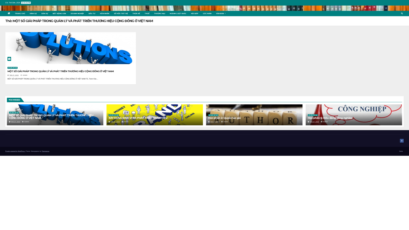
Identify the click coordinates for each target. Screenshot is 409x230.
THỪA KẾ (136, 13)
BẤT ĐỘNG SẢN (59, 13)
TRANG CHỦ (20, 13)
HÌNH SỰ (33, 13)
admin (24, 75)
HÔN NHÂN (104, 13)
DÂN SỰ (44, 13)
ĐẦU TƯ (92, 13)
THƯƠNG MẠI (159, 13)
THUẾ (147, 13)
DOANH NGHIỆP (77, 13)
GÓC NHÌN (207, 13)
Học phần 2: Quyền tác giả (224, 117)
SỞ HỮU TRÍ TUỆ (121, 13)
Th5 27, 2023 (14, 75)
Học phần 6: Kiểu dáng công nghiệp (330, 117)
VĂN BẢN (220, 13)
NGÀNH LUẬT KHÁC (178, 13)
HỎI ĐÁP (194, 13)
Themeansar (45, 151)
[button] (402, 13)
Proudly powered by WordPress (15, 151)
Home (401, 151)
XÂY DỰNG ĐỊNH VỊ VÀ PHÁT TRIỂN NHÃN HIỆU (138, 117)
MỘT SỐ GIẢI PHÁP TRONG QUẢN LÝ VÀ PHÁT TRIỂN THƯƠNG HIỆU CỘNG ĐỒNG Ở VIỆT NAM (60, 71)
